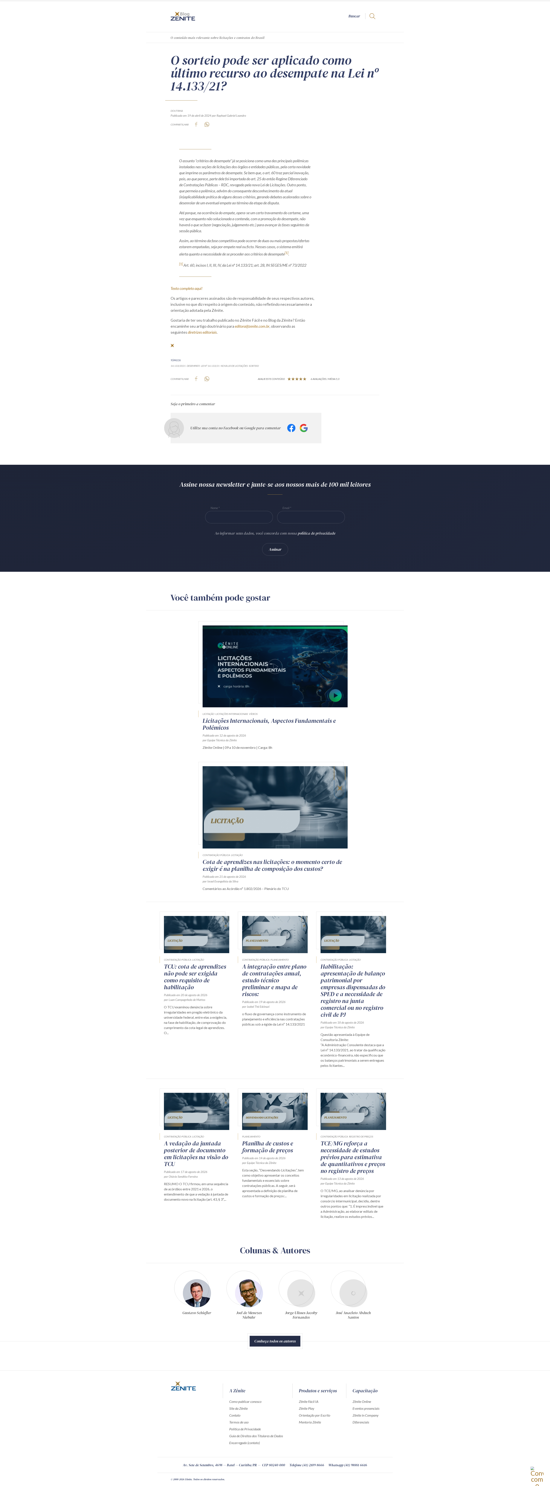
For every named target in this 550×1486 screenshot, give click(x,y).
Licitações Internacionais (231, 713)
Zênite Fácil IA (308, 1401)
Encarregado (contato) (244, 1443)
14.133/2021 (178, 365)
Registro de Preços (361, 1136)
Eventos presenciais (366, 1408)
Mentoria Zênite (310, 1422)
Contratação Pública (216, 855)
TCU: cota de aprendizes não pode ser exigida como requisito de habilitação (195, 977)
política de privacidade (316, 533)
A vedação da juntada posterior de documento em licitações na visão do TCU (196, 1153)
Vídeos (253, 713)
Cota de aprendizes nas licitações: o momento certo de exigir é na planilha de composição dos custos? (272, 865)
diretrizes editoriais (202, 332)
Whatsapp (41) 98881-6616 (347, 1465)
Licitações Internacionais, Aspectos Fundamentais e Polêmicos (269, 724)
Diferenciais (361, 1422)
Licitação (208, 713)
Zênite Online (362, 1401)
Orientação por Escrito (314, 1415)
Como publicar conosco (245, 1401)
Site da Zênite (238, 1408)
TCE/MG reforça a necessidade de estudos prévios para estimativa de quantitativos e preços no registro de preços (353, 1157)
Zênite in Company (366, 1415)
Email (286, 508)
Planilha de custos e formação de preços (267, 1147)
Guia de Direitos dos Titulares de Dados (256, 1436)
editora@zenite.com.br (252, 326)
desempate (193, 365)
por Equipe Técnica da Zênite (220, 740)
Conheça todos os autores (275, 1341)
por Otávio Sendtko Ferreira (181, 1176)
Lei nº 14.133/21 (210, 365)
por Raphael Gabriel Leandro (229, 115)
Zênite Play (306, 1408)
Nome (214, 508)
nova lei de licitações (234, 365)
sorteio (254, 365)
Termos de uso (239, 1422)
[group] (197, 1297)
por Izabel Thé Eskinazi (255, 1006)
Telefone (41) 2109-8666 (306, 1465)
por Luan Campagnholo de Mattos (184, 999)
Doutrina (177, 110)
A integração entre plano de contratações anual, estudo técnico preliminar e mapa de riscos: (274, 980)
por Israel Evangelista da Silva (220, 881)
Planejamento (279, 959)
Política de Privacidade (245, 1429)
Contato (234, 1415)
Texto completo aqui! (187, 288)
